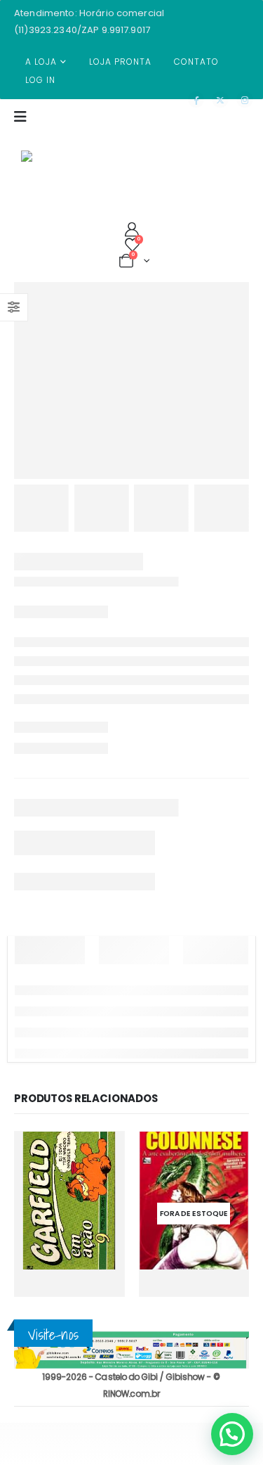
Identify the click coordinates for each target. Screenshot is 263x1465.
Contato (196, 62)
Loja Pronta (120, 62)
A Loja (41, 62)
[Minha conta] (131, 229)
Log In (40, 80)
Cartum (41, 1179)
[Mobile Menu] (25, 125)
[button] (232, 1434)
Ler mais (221, 1284)
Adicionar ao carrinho (100, 1259)
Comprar (57, 1287)
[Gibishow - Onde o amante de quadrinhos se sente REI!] (49, 163)
